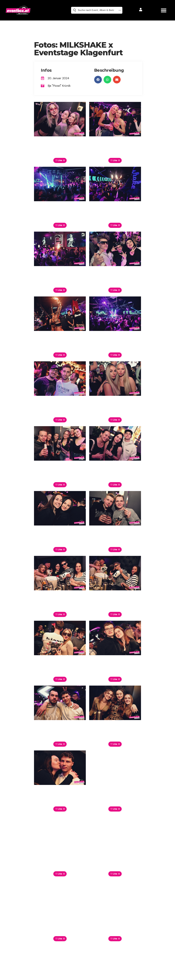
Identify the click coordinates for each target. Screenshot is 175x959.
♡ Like (60, 160)
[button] (163, 10)
